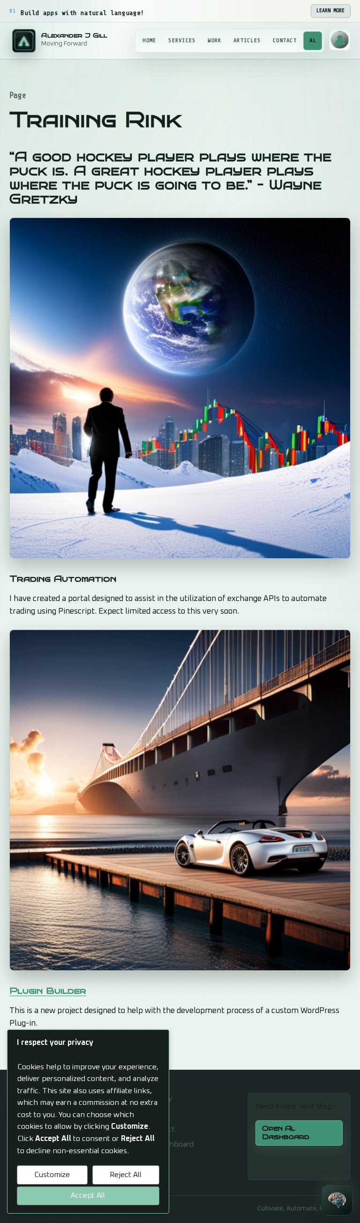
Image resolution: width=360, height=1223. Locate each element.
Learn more (330, 11)
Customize (52, 1174)
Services (181, 40)
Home (149, 40)
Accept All (88, 1195)
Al (312, 40)
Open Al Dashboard (285, 1132)
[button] (337, 1200)
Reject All (126, 1174)
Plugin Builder (47, 990)
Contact (285, 40)
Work (214, 40)
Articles (247, 40)
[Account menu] (340, 40)
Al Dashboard (171, 1144)
